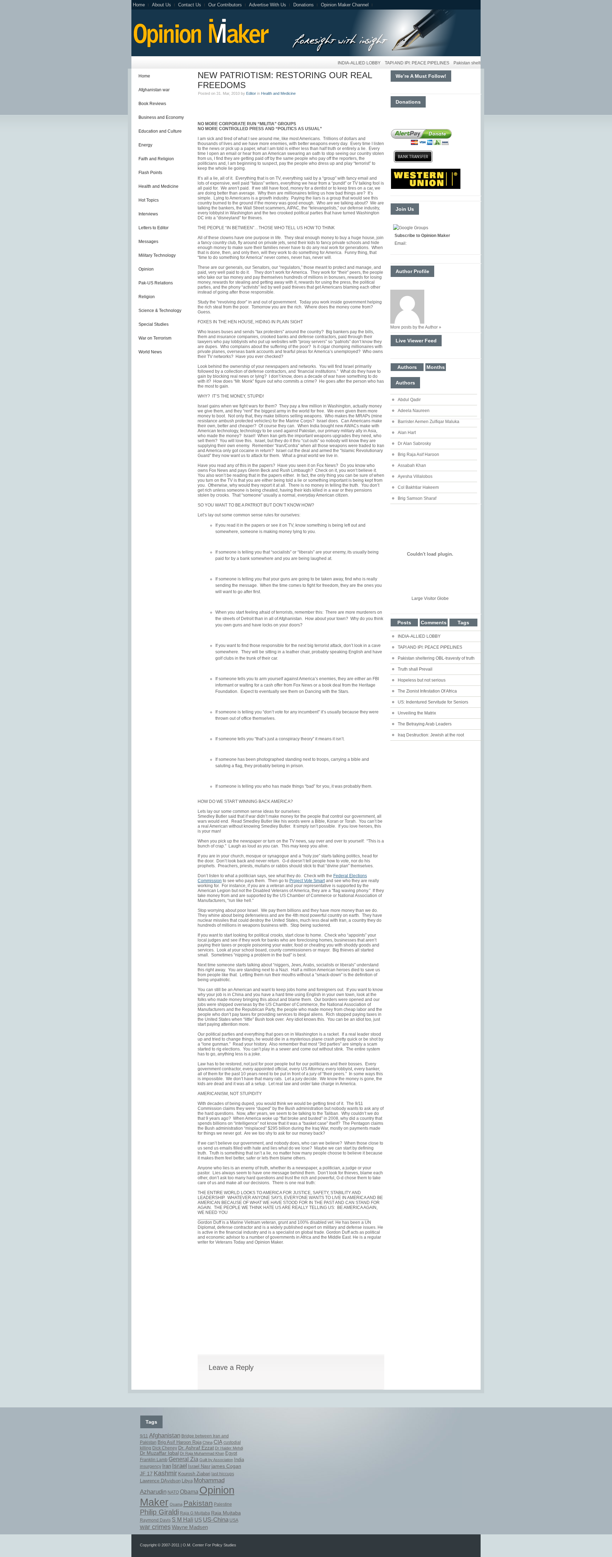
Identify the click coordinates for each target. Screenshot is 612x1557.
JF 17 (146, 1473)
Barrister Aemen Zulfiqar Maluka (428, 421)
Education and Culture (160, 131)
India (239, 1459)
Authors (407, 367)
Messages (148, 241)
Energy (145, 145)
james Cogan (226, 1466)
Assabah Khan (412, 465)
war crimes (155, 1526)
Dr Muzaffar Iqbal (159, 1453)
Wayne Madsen (190, 1527)
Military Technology (157, 255)
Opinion (146, 269)
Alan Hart (407, 432)
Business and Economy (161, 117)
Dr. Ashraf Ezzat (196, 1448)
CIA (218, 1442)
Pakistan (198, 1503)
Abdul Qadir (409, 399)
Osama (176, 1504)
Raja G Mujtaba (195, 1513)
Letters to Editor (153, 227)
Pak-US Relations (155, 282)
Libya (187, 1480)
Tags (463, 622)
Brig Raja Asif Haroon (418, 454)
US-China (215, 1519)
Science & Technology (159, 310)
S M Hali (182, 1519)
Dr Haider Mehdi (229, 1448)
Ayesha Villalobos (415, 476)
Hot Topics (148, 200)
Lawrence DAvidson (160, 1480)
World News (150, 351)
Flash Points (150, 172)
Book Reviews (152, 103)
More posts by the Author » (415, 327)
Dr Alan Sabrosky (414, 443)
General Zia (183, 1459)
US (198, 1520)
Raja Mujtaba (226, 1513)
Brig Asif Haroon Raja (180, 1442)
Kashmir (165, 1473)
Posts (404, 622)
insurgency (150, 1466)
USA (234, 1520)
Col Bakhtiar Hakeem (418, 487)
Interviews (148, 214)
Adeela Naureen (414, 410)
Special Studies (153, 324)
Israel (179, 1466)
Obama (189, 1492)
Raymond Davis (155, 1520)
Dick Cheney (164, 1448)
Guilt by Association (216, 1460)
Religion (146, 296)
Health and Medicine (158, 186)
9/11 (144, 1436)
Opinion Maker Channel (345, 4)
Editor (251, 93)
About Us (161, 4)
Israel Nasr (199, 1466)
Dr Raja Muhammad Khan (202, 1453)
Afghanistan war (154, 89)
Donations (303, 4)
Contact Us (189, 4)
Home (139, 4)
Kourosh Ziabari (194, 1473)
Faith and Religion (156, 158)
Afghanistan (164, 1435)
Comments (434, 622)
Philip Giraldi (159, 1512)
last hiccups (222, 1474)
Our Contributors (225, 4)
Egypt (231, 1453)
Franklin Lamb (154, 1460)
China (207, 1442)
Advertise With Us (267, 4)
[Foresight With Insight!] (200, 46)
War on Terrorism (154, 338)
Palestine (223, 1504)
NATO (173, 1492)
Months (435, 367)
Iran (166, 1466)
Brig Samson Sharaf (417, 498)
